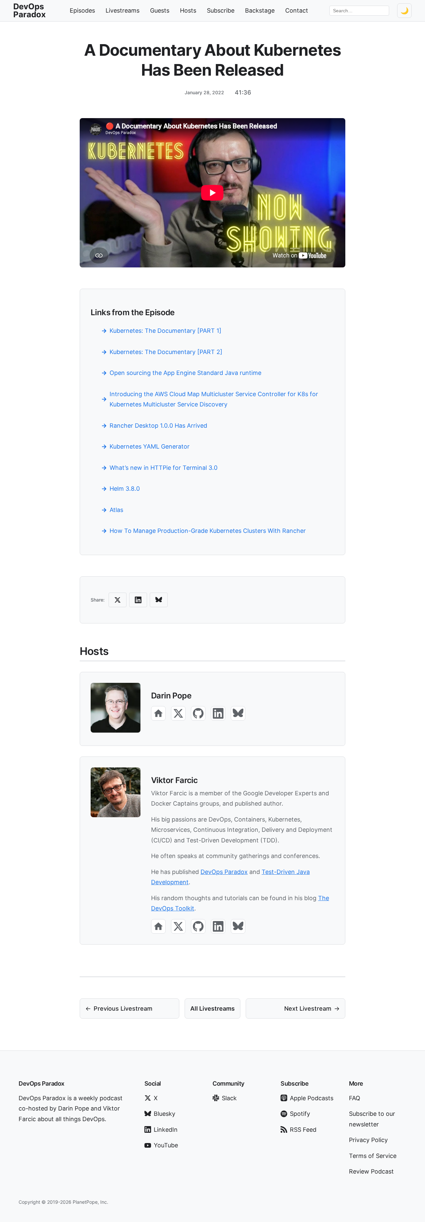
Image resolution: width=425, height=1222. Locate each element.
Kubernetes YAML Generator (150, 446)
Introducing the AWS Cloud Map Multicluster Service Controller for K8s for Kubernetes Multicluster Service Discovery (214, 399)
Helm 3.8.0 (125, 488)
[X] (178, 713)
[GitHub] (198, 713)
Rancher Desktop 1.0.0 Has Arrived (158, 425)
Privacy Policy (368, 1139)
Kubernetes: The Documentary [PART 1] (165, 330)
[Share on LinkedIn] (138, 600)
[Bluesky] (238, 713)
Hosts (188, 10)
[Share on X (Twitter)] (118, 600)
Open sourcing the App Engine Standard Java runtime (185, 372)
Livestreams (122, 10)
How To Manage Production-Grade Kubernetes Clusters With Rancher (208, 530)
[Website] (158, 713)
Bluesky (164, 1113)
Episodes (82, 10)
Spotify (300, 1113)
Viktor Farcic (174, 780)
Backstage (260, 10)
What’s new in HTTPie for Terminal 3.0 (163, 467)
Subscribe (220, 10)
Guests (159, 10)
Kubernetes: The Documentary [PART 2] (166, 351)
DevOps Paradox (224, 871)
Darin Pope (171, 695)
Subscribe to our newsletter (372, 1119)
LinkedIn (166, 1129)
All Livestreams (212, 1008)
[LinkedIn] (218, 713)
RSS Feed (303, 1129)
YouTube (166, 1145)
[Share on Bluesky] (159, 600)
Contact (296, 10)
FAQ (354, 1098)
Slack (229, 1098)
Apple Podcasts (311, 1098)
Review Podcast (371, 1171)
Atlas (116, 509)
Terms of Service (372, 1155)
